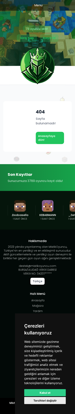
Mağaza (37, 306)
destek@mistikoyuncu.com (37, 266)
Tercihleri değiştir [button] (45, 400)
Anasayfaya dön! (46, 138)
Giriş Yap (27, 38)
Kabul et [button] (45, 392)
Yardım (38, 311)
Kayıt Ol (49, 38)
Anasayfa (37, 300)
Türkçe (37, 281)
